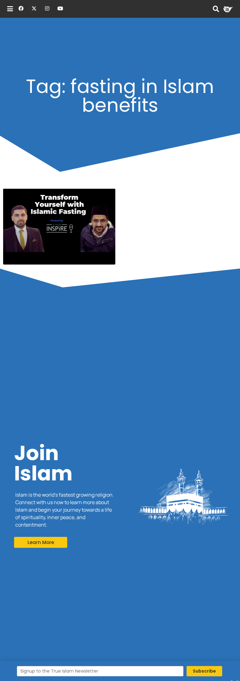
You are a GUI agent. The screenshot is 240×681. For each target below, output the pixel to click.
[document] (120, 340)
